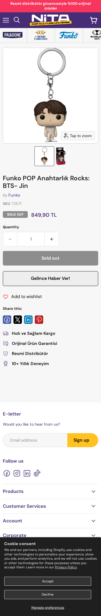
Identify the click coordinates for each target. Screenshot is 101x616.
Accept (48, 581)
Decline (48, 594)
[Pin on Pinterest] (39, 319)
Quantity (11, 227)
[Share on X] (17, 319)
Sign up (81, 440)
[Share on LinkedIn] (28, 319)
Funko (14, 195)
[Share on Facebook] (7, 319)
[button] (44, 156)
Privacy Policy (66, 567)
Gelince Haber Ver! (50, 278)
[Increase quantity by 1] (52, 239)
